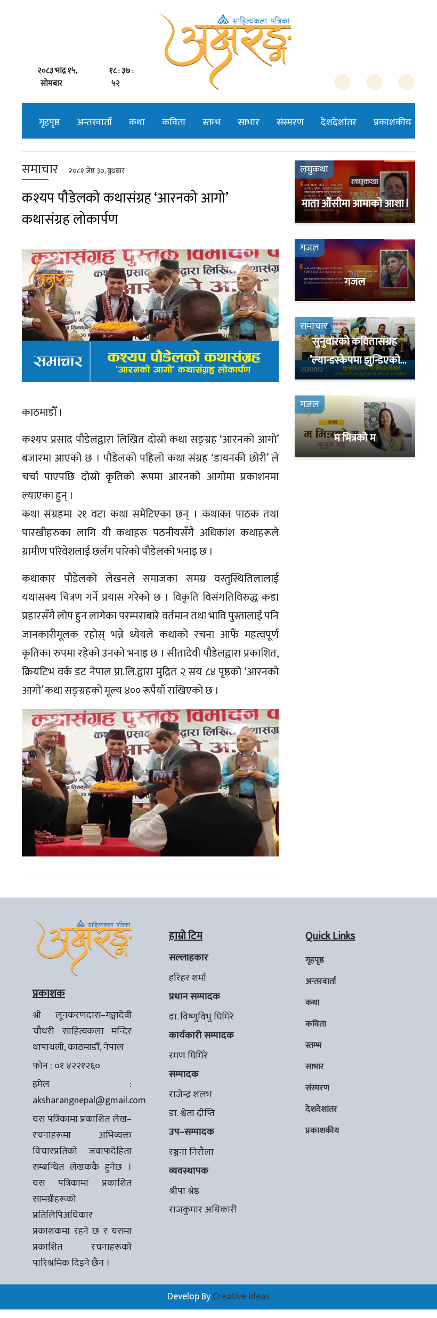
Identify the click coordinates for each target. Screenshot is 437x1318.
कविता (173, 123)
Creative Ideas (241, 1297)
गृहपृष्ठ (49, 123)
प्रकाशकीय (392, 123)
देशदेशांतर (339, 123)
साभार (249, 123)
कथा (137, 123)
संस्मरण (290, 123)
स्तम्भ (212, 123)
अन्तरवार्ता (94, 123)
